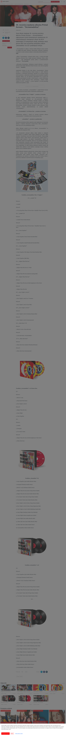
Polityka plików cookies (19, 733)
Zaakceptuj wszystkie (5, 733)
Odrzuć (12, 733)
